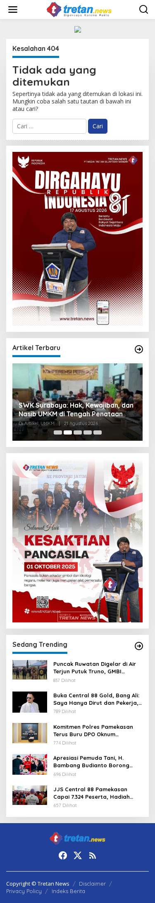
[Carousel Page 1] (58, 432)
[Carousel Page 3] (78, 432)
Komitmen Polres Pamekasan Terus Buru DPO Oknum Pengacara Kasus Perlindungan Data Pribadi (96, 730)
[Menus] (12, 9)
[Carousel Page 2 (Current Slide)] (68, 432)
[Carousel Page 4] (87, 432)
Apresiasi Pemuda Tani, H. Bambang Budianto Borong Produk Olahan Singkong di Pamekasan (91, 761)
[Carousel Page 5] (97, 432)
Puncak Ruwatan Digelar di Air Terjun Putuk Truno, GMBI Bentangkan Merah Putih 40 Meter (94, 667)
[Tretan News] (79, 9)
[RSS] (92, 855)
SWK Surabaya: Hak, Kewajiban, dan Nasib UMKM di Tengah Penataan (76, 409)
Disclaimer (92, 883)
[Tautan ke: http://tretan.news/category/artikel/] (139, 349)
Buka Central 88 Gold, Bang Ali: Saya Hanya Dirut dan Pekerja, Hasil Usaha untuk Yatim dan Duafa (96, 699)
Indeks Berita (68, 891)
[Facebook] (62, 855)
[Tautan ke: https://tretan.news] (139, 646)
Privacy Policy (24, 891)
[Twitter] (77, 855)
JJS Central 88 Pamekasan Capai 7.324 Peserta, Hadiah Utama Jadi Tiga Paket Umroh (94, 793)
